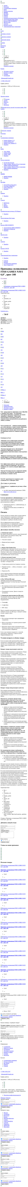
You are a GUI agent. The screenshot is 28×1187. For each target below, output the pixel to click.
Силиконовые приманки (10, 8)
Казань (2, 47)
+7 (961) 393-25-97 (5, 81)
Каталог (7, 99)
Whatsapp (3, 1097)
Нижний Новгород (9, 1118)
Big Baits (6, 14)
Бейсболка (6, 203)
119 (1, 387)
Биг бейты (6, 1063)
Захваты (6, 23)
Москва (6, 1112)
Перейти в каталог (9, 66)
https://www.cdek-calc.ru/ (10, 491)
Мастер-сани (7, 22)
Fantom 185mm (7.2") (9, 140)
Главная (6, 260)
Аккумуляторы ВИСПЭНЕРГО (12, 227)
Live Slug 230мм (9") (9, 186)
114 (1, 376)
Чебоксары (6, 1125)
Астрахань (6, 1114)
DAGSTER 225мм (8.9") (10, 185)
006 (1, 334)
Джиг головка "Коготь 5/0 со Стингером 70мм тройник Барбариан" (14, 167)
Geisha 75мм (7, 154)
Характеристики (8, 406)
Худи (5, 204)
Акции (5, 5)
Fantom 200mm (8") (9, 142)
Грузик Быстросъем (9, 162)
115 (1, 382)
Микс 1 (3, 392)
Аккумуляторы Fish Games (11, 19)
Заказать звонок (5, 96)
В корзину (6, 402)
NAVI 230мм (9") (8, 187)
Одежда (6, 16)
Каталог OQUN (8, 25)
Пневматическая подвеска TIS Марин (14, 18)
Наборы (6, 15)
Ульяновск (6, 1124)
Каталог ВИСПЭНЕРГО (10, 21)
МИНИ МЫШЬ (8, 176)
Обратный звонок (5, 39)
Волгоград (6, 1115)
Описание (6, 405)
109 (1, 366)
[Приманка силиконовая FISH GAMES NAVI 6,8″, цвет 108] (15, 287)
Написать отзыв (5, 842)
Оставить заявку (5, 1034)
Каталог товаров (6, 130)
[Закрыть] (1, 1020)
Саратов (6, 1122)
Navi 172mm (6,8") (8, 265)
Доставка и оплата (5, 33)
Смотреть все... (5, 311)
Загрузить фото (5, 830)
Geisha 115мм (7, 153)
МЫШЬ (6, 12)
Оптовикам (7, 75)
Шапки (6, 205)
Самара (6, 1119)
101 (1, 344)
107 (1, 360)
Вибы (5, 9)
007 (1, 339)
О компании (7, 1046)
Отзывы (3, 42)
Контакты (3, 45)
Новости (6, 102)
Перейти (6, 144)
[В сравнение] (5, 283)
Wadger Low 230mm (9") (10, 143)
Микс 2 (3, 397)
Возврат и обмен (8, 72)
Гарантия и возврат (6, 36)
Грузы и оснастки (8, 1062)
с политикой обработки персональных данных (11, 1016)
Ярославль (6, 1126)
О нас (2, 31)
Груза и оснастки (8, 11)
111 (1, 371)
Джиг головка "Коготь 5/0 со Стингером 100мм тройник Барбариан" (14, 164)
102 (1, 350)
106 (1, 355)
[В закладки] (5, 281)
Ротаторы (6, 7)
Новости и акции (8, 1048)
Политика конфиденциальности (12, 1095)
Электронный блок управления (12, 26)
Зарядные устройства (9, 229)
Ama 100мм (7, 151)
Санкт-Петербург (8, 1121)
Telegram (8, 1097)
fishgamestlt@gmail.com (7, 78)
